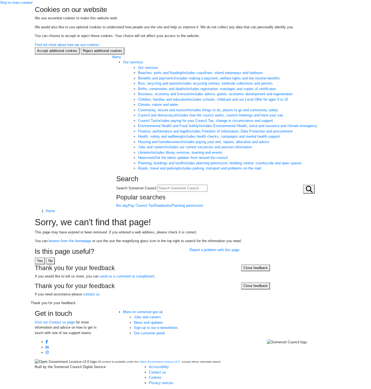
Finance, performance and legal (215, 131)
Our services (133, 62)
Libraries (180, 152)
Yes (40, 261)
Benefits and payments (209, 78)
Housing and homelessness (203, 142)
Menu (116, 57)
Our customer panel (149, 333)
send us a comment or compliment (127, 276)
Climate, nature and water (158, 105)
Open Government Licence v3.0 (160, 361)
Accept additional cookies (57, 51)
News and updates (148, 322)
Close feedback (255, 268)
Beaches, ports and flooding (200, 73)
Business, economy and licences (215, 94)
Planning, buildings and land (220, 163)
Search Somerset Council (136, 188)
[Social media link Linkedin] (47, 347)
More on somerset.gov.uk (143, 312)
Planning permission (187, 205)
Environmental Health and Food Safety (227, 126)
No (50, 261)
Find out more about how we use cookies (67, 45)
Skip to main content (16, 3)
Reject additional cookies (102, 51)
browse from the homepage (70, 241)
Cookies (155, 377)
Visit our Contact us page (55, 322)
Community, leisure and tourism (208, 110)
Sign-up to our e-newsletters (156, 328)
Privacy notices (161, 383)
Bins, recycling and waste (205, 83)
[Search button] (309, 189)
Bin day (122, 205)
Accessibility (159, 367)
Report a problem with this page (214, 250)
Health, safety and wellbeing (209, 136)
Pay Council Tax (141, 205)
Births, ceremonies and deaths (207, 89)
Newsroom (183, 158)
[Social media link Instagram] (47, 352)
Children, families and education (213, 99)
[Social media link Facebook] (47, 342)
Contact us (157, 372)
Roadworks (162, 205)
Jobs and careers (195, 147)
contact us (91, 294)
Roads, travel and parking (199, 168)
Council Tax (205, 121)
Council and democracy (210, 115)
